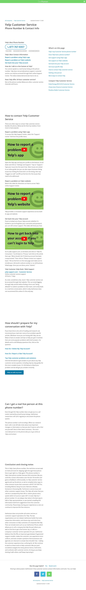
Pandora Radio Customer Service (59, 90)
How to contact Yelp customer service (61, 70)
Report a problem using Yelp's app (17, 57)
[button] (84, 1)
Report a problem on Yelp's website (18, 60)
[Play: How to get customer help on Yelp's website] (24, 199)
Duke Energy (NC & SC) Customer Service (61, 84)
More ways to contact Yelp (57, 76)
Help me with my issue (14, 372)
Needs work (52, 566)
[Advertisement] (24, 99)
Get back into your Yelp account (16, 63)
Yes (46, 566)
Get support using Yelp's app (58, 58)
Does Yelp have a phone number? (59, 55)
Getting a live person (55, 73)
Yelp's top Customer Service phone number (62, 52)
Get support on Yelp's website (58, 61)
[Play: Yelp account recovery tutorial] (24, 239)
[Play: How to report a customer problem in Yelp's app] (24, 150)
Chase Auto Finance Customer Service (61, 87)
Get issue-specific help (56, 67)
